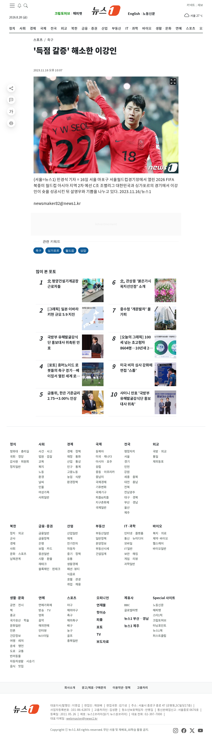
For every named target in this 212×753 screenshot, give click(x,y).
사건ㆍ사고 (45, 451)
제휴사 (129, 598)
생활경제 (72, 564)
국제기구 (101, 492)
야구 (69, 605)
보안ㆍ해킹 (131, 554)
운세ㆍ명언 (17, 646)
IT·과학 (130, 526)
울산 (127, 508)
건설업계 (101, 554)
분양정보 (101, 543)
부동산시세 (102, 549)
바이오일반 (159, 549)
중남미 (100, 477)
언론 (12, 631)
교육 (41, 461)
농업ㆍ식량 (74, 477)
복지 (41, 467)
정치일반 (15, 467)
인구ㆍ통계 (74, 467)
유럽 (98, 467)
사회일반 (44, 497)
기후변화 (101, 487)
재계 (69, 538)
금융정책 (44, 538)
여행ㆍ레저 (17, 641)
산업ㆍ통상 (74, 461)
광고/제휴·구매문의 (94, 688)
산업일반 (72, 533)
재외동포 (158, 461)
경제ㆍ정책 (74, 451)
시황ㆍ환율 (45, 559)
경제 (70, 444)
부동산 (100, 526)
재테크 (43, 564)
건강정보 (15, 636)
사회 (42, 444)
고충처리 (142, 688)
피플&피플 (102, 497)
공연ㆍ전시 (17, 605)
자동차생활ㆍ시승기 (22, 661)
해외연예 (44, 626)
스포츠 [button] (38, 40)
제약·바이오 (160, 538)
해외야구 (72, 610)
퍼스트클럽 (159, 636)
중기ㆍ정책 (74, 554)
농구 (69, 631)
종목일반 (72, 641)
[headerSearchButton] (26, 5)
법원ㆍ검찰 (45, 457)
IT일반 (128, 549)
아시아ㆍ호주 (104, 461)
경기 (127, 461)
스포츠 (71, 598)
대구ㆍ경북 (131, 497)
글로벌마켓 (131, 610)
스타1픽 (158, 615)
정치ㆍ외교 (17, 533)
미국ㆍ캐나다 (104, 457)
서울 (127, 457)
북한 (13, 526)
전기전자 (72, 543)
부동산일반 (102, 533)
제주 (127, 513)
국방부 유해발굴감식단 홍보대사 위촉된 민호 (63, 342)
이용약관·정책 (121, 688)
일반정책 (101, 538)
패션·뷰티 (73, 569)
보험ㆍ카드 (45, 549)
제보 (200, 5)
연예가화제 (45, 605)
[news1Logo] (26, 708)
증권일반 (44, 554)
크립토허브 (62, 13)
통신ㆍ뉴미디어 (133, 538)
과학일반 (129, 564)
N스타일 (44, 636)
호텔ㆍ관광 (74, 579)
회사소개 (69, 688)
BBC (127, 605)
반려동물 (15, 656)
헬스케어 (158, 543)
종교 (12, 615)
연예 (42, 598)
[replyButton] (11, 100)
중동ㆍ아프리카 (105, 472)
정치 (13, 444)
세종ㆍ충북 (131, 477)
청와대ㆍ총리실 (19, 451)
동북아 (100, 451)
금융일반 (44, 533)
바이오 (157, 526)
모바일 (128, 543)
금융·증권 (46, 526)
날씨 (41, 482)
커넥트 (191, 5)
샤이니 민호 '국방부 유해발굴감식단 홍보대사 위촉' (135, 398)
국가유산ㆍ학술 (19, 620)
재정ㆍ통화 (74, 457)
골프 (69, 636)
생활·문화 (17, 598)
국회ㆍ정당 (17, 457)
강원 (127, 472)
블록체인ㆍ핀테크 (49, 569)
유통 (69, 559)
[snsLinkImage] (175, 730)
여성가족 (44, 492)
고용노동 (72, 472)
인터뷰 (43, 631)
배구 (69, 626)
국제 (99, 444)
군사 (12, 538)
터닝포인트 (159, 626)
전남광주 (129, 492)
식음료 (71, 574)
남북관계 (15, 559)
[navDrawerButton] (12, 5)
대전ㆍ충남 (131, 482)
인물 (41, 487)
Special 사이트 (164, 598)
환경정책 (72, 482)
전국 (127, 444)
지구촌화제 (102, 502)
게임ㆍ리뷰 (131, 559)
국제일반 (101, 508)
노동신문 (149, 14)
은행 (41, 543)
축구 (38, 250)
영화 (41, 615)
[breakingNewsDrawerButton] (19, 5)
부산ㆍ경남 (131, 502)
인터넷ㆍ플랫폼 (133, 533)
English (134, 14)
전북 (127, 487)
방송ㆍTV (45, 610)
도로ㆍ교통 (17, 651)
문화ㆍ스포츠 (18, 554)
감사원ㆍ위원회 (19, 461)
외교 (156, 444)
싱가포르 (53, 250)
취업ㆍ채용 (74, 584)
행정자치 (129, 451)
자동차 (71, 549)
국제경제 (101, 482)
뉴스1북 (158, 631)
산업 (70, 526)
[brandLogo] (106, 10)
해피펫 (77, 13)
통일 (155, 457)
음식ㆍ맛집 (17, 666)
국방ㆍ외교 (159, 451)
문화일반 (15, 626)
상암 (83, 250)
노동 (41, 472)
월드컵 (69, 250)
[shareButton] (11, 88)
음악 (41, 620)
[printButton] (11, 123)
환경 (41, 477)
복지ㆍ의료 (159, 533)
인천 (127, 467)
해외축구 (72, 620)
